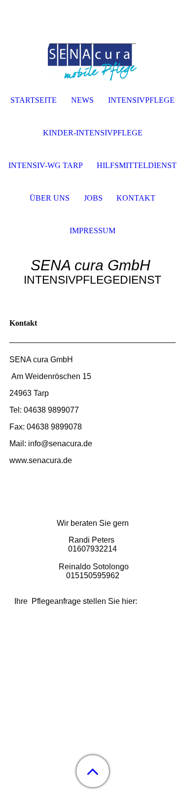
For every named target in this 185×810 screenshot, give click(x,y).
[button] (92, 771)
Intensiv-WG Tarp (45, 165)
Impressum (92, 230)
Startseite (33, 100)
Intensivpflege (141, 100)
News (82, 100)
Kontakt (135, 198)
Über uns (50, 198)
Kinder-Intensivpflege (93, 132)
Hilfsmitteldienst (137, 165)
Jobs (93, 198)
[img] (93, 62)
